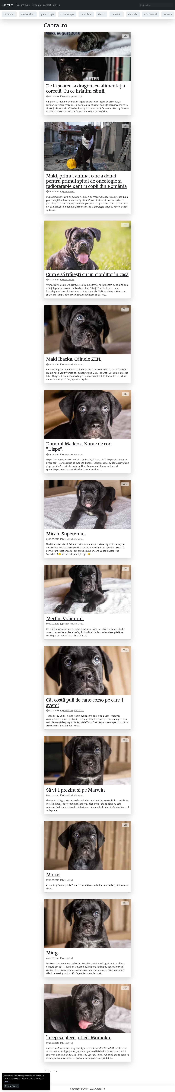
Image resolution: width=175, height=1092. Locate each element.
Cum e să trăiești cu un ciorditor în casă (87, 274)
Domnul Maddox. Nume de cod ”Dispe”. (78, 446)
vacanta (168, 14)
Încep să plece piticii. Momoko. (78, 1037)
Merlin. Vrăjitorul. (65, 618)
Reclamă (36, 4)
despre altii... (27, 14)
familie (66, 96)
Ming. (52, 953)
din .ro (56, 4)
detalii (7, 1081)
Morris (53, 875)
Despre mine (23, 4)
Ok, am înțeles (11, 1086)
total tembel (150, 14)
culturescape (67, 14)
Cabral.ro (7, 5)
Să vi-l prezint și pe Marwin (75, 790)
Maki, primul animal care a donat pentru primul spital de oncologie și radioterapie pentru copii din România (86, 181)
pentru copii (47, 14)
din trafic (132, 14)
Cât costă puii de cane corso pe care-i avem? (84, 702)
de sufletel (86, 14)
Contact (47, 4)
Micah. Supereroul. (66, 534)
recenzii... (116, 14)
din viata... (9, 14)
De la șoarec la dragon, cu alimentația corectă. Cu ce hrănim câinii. (85, 88)
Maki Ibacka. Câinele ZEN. (73, 359)
